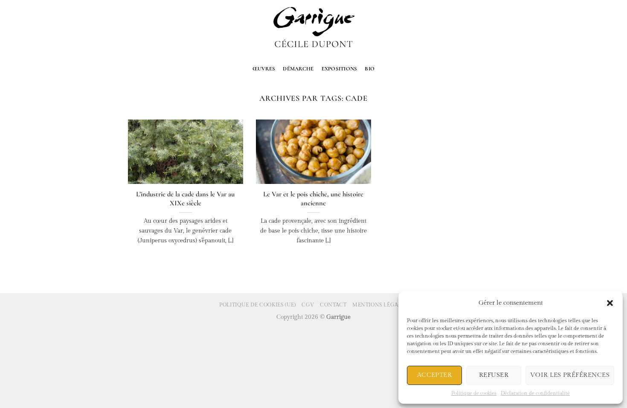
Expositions (339, 68)
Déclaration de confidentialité (535, 393)
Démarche (298, 68)
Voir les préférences (570, 375)
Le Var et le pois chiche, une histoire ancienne (313, 199)
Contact (333, 305)
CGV (308, 305)
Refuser (493, 375)
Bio (369, 68)
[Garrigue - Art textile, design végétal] (314, 28)
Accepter (434, 375)
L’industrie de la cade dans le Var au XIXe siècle (185, 199)
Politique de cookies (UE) (257, 305)
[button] (610, 303)
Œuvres (264, 68)
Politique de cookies (473, 393)
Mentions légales (380, 305)
